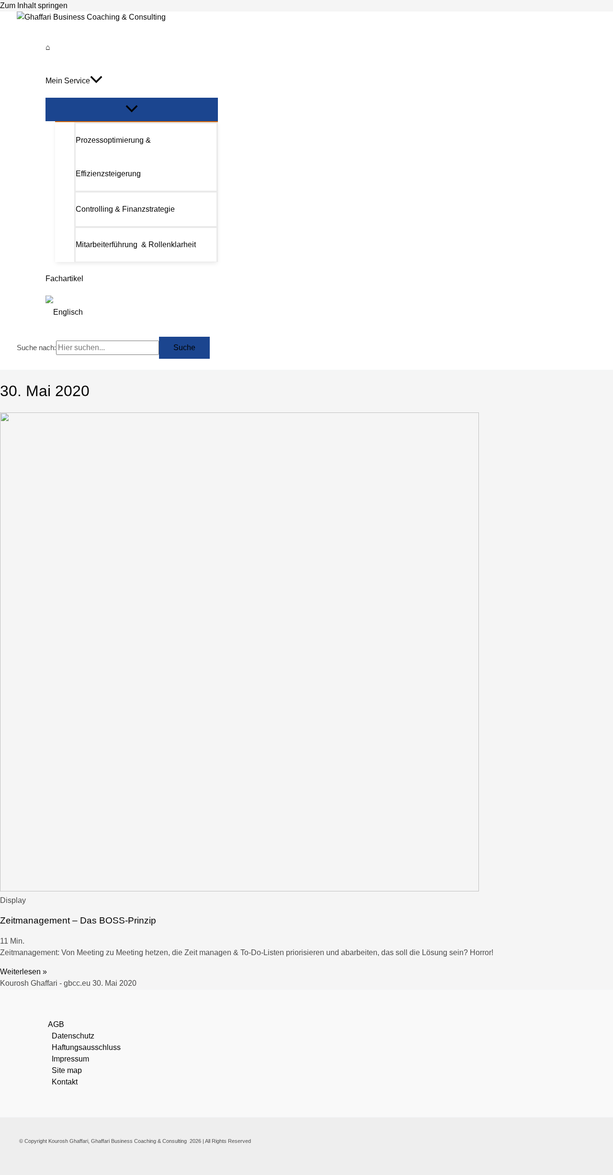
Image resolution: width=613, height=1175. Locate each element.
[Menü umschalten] (131, 109)
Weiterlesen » (23, 972)
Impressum (70, 1059)
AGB (56, 1024)
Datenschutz (73, 1036)
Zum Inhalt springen (34, 5)
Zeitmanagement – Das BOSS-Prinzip (78, 920)
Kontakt (65, 1082)
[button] (96, 81)
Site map (67, 1070)
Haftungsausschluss (86, 1047)
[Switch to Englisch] (131, 312)
